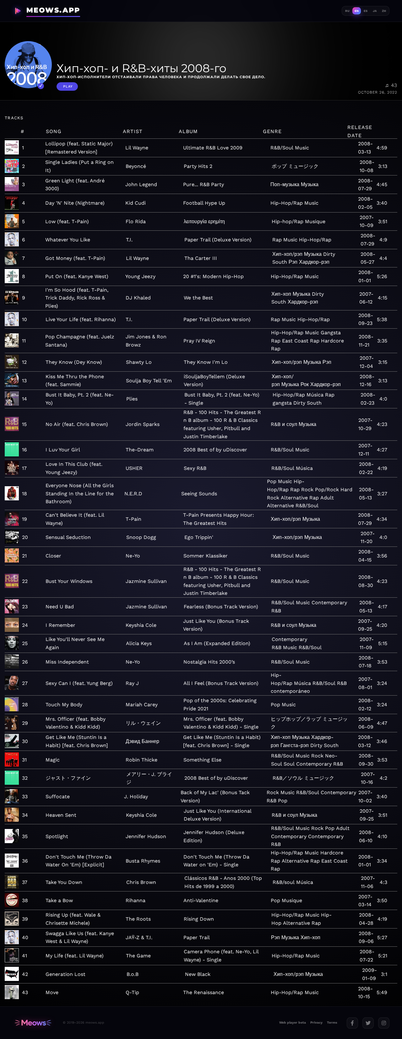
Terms (332, 1022)
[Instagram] (383, 1023)
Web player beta (292, 1022)
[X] (368, 1023)
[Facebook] (352, 1023)
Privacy (316, 1022)
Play (68, 86)
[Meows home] (33, 1023)
